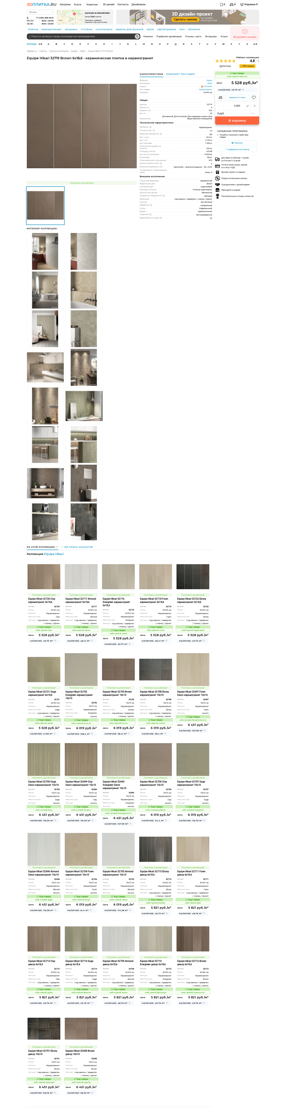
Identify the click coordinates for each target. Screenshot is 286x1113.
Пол (182, 29)
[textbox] (83, 36)
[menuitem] (65, 4)
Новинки (148, 36)
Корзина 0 (251, 4)
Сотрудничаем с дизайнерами (235, 184)
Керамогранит (52, 29)
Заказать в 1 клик (237, 97)
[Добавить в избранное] (254, 97)
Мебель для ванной (130, 29)
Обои (151, 29)
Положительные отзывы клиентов (237, 196)
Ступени (87, 29)
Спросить (238, 143)
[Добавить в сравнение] (220, 97)
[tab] (180, 74)
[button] (219, 106)
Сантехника (104, 29)
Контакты (123, 4)
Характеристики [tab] (151, 74)
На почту (226, 66)
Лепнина (194, 29)
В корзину (237, 120)
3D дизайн (109, 4)
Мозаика (71, 29)
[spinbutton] (237, 105)
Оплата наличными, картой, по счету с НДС (234, 166)
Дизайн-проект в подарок (233, 172)
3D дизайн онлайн (245, 37)
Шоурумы (65, 4)
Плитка (33, 29)
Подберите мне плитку (238, 149)
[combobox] (83, 36)
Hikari (209, 83)
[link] (33, 51)
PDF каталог (248, 66)
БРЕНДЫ (31, 44)
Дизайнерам (139, 4)
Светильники (167, 29)
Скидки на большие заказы (234, 178)
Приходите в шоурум (230, 190)
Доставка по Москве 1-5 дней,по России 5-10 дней (235, 159)
